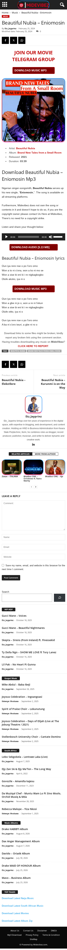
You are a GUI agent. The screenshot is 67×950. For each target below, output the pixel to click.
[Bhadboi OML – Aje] (55, 467)
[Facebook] (5, 40)
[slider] (58, 236)
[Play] (6, 237)
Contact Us (28, 930)
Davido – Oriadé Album (16, 853)
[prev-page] (31, 487)
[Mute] (50, 237)
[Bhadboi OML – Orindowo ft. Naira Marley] (34, 467)
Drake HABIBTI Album (15, 829)
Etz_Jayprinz (10, 28)
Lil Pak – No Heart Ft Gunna (19, 664)
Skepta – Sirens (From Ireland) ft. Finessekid (28, 640)
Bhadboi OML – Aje (54, 476)
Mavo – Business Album (16, 878)
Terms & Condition (51, 935)
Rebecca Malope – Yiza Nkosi (19, 809)
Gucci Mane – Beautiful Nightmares (23, 628)
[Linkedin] (33, 444)
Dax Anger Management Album (21, 841)
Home (5, 12)
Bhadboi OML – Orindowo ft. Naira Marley (32, 478)
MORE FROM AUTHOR (45, 454)
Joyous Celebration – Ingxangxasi (22, 696)
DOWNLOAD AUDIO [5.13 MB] (30, 247)
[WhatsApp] (21, 40)
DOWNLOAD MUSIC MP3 (30, 70)
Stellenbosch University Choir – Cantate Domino (31, 736)
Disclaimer (42, 930)
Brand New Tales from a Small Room (39, 152)
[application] (33, 236)
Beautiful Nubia (25, 148)
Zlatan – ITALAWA (10, 476)
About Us (15, 930)
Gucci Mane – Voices (14, 615)
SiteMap (33, 939)
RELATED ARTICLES (20, 454)
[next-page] (36, 487)
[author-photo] (33, 404)
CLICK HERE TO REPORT (33, 346)
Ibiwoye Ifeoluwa (10, 701)
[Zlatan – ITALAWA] (12, 467)
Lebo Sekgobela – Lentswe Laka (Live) (25, 756)
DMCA (54, 930)
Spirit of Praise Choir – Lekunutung (23, 709)
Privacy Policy (32, 935)
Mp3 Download (14, 935)
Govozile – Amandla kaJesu (18, 781)
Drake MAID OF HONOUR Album (21, 865)
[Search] (59, 598)
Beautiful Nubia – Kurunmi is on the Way (53, 383)
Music (15, 12)
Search (5, 591)
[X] (13, 40)
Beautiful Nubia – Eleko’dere (14, 382)
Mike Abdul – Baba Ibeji (16, 684)
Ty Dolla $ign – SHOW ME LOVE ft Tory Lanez (29, 652)
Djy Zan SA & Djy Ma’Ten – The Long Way (26, 769)
